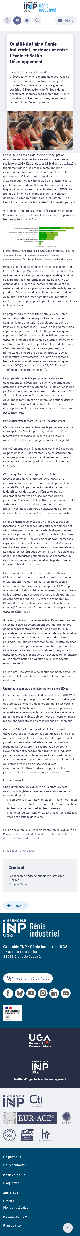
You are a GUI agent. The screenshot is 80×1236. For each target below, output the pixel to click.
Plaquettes (11, 1183)
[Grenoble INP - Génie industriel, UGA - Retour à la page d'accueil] (40, 7)
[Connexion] (7, 20)
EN (27, 20)
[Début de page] (69, 1228)
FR (17, 20)
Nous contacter (14, 1165)
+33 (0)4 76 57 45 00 (33, 978)
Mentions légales (15, 1207)
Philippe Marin (17, 884)
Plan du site (12, 1225)
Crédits (8, 1201)
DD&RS (20, 905)
